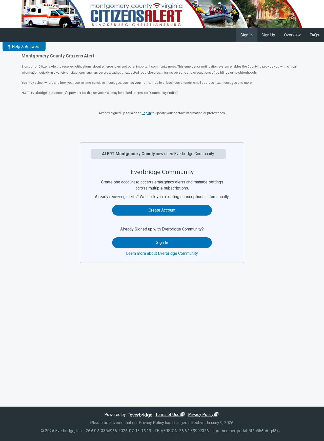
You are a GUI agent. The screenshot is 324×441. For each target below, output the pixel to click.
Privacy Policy (204, 414)
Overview (292, 35)
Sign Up (268, 35)
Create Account (162, 210)
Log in (146, 113)
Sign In (246, 35)
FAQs (314, 35)
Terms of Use (170, 414)
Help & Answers (26, 46)
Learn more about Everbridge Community (162, 253)
